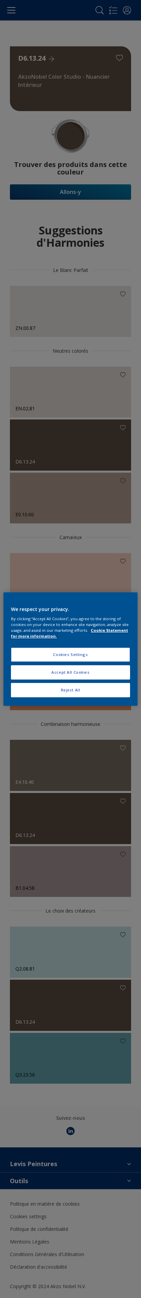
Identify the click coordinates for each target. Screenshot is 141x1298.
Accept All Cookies (70, 672)
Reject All (70, 689)
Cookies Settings (70, 654)
